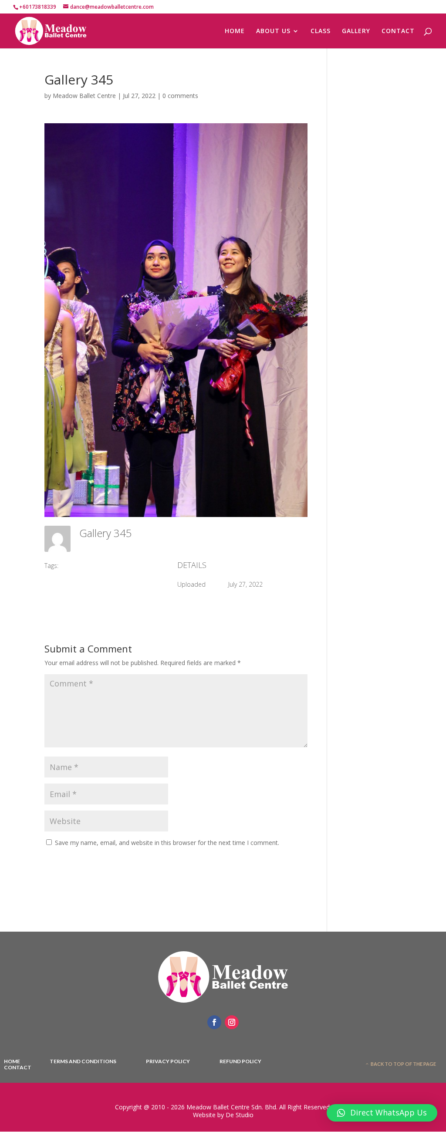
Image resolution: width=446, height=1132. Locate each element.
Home (12, 1061)
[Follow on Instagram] (232, 1022)
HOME (235, 31)
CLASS (321, 31)
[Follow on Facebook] (214, 1022)
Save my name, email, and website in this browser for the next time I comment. (167, 842)
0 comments (180, 95)
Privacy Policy (168, 1061)
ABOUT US (273, 31)
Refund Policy (240, 1061)
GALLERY (356, 31)
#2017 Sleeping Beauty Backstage (111, 565)
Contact (17, 1067)
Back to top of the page (403, 1064)
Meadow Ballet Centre (84, 95)
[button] (382, 1113)
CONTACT (398, 31)
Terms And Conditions (83, 1061)
